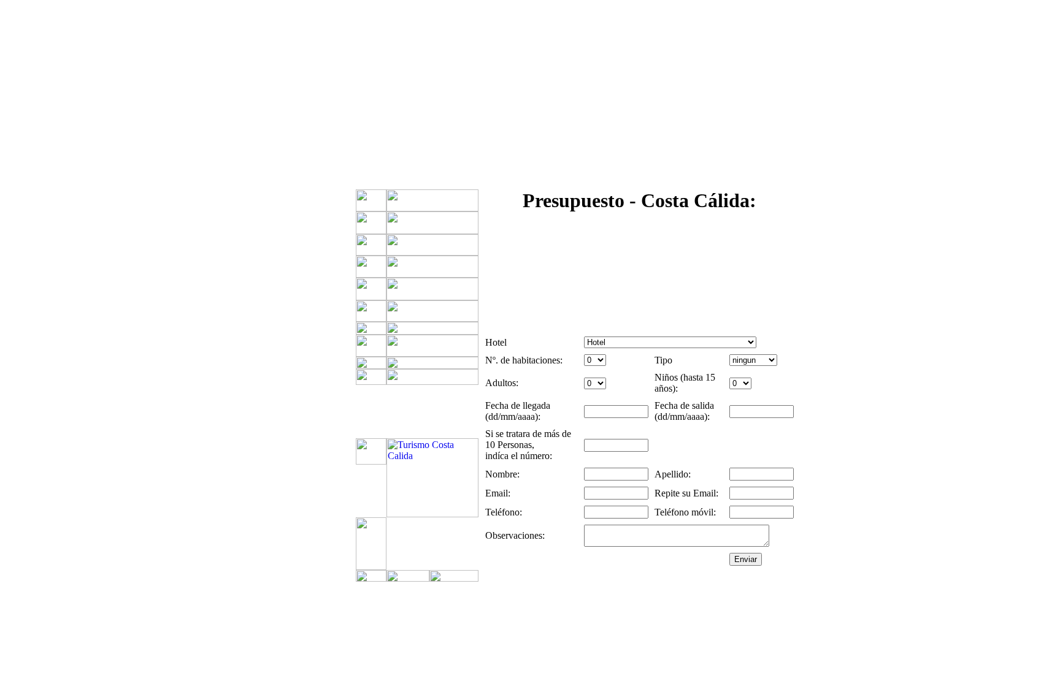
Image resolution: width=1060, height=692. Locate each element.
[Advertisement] (244, 309)
